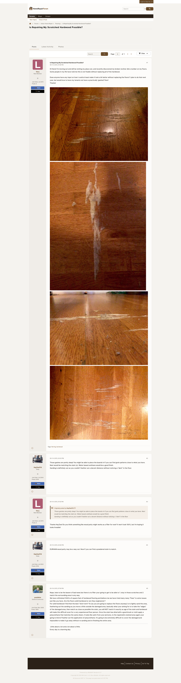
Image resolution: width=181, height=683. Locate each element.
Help (122, 663)
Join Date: (35, 82)
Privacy (137, 663)
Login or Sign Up (145, 1)
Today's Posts (43, 19)
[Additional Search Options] (145, 8)
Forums (32, 16)
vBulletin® (90, 672)
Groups (47, 16)
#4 (147, 545)
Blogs (40, 16)
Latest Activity (47, 47)
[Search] (149, 8)
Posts (34, 47)
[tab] (34, 46)
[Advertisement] (90, 35)
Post (39, 91)
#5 (147, 588)
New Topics (33, 19)
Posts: (34, 84)
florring (54, 447)
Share (38, 87)
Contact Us (129, 663)
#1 (147, 62)
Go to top (145, 663)
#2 (147, 458)
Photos (61, 47)
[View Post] (75, 508)
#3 (147, 501)
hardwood (59, 447)
